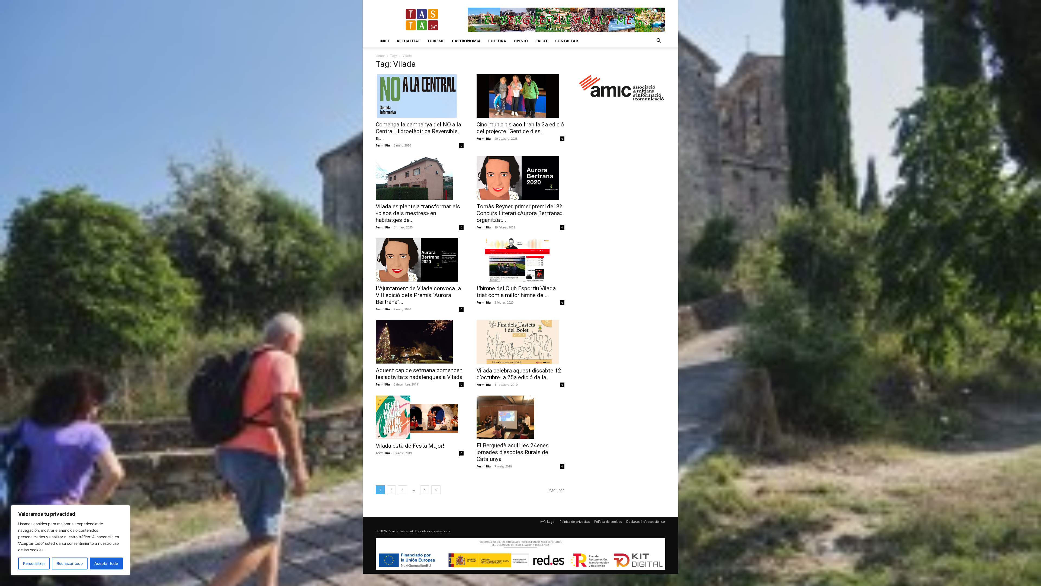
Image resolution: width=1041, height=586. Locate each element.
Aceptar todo (106, 563)
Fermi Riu (383, 145)
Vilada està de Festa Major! (410, 445)
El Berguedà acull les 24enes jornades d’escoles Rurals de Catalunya (513, 452)
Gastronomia (466, 40)
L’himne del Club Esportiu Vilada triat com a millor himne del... (516, 291)
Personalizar (34, 563)
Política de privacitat (575, 521)
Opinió (521, 40)
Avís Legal (547, 521)
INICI (384, 40)
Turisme (436, 40)
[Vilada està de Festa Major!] (420, 417)
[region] (70, 540)
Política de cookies (608, 521)
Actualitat (408, 40)
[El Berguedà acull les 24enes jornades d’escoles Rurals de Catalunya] (520, 417)
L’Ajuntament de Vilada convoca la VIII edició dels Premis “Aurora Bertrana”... (418, 295)
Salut (541, 40)
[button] (658, 41)
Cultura (497, 40)
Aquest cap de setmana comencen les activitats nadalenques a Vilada (419, 373)
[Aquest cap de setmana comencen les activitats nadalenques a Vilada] (420, 342)
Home (380, 55)
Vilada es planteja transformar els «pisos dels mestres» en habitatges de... (418, 213)
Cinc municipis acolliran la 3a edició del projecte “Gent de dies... (520, 128)
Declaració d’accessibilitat (645, 521)
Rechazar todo (70, 563)
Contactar (566, 40)
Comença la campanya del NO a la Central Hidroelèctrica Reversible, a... (418, 131)
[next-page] (436, 489)
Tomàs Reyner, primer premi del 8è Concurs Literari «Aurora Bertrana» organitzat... (520, 213)
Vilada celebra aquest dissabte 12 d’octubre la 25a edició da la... (519, 374)
